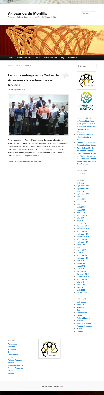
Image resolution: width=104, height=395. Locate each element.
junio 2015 (81, 284)
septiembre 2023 (83, 188)
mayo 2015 (81, 287)
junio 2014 (81, 290)
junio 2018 (81, 244)
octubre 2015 (82, 279)
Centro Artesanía (50, 57)
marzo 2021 (81, 212)
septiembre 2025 (83, 185)
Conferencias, (82, 312)
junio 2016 (81, 263)
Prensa (79, 328)
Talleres (80, 331)
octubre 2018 (82, 239)
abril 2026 (80, 183)
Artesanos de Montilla (27, 13)
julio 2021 (80, 204)
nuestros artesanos (84, 323)
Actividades (21, 161)
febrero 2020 (81, 223)
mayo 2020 (81, 220)
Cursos (37, 57)
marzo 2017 (81, 250)
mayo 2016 (81, 266)
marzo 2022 (81, 199)
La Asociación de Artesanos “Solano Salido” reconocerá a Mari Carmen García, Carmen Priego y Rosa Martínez (86, 158)
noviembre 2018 (83, 236)
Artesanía (80, 304)
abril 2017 (80, 247)
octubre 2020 (82, 215)
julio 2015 (80, 282)
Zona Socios (72, 57)
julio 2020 (80, 218)
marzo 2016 (81, 271)
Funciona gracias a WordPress (52, 386)
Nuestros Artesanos (23, 57)
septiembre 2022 (83, 194)
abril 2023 (80, 191)
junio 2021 (81, 207)
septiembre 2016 (83, 258)
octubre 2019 (82, 231)
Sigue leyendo (32, 155)
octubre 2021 (82, 202)
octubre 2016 (82, 255)
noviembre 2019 (83, 228)
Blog (62, 57)
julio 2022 (80, 196)
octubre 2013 (82, 292)
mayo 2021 (81, 210)
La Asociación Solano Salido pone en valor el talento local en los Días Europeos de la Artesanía (86, 126)
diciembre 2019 (83, 226)
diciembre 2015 (83, 274)
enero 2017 (81, 252)
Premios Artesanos (84, 326)
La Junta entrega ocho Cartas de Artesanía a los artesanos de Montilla (33, 80)
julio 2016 (80, 260)
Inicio (11, 57)
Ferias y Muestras (83, 318)
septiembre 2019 (83, 234)
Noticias (80, 320)
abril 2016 (80, 268)
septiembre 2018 (83, 242)
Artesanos (80, 307)
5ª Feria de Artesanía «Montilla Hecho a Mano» (85, 137)
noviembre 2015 (83, 276)
